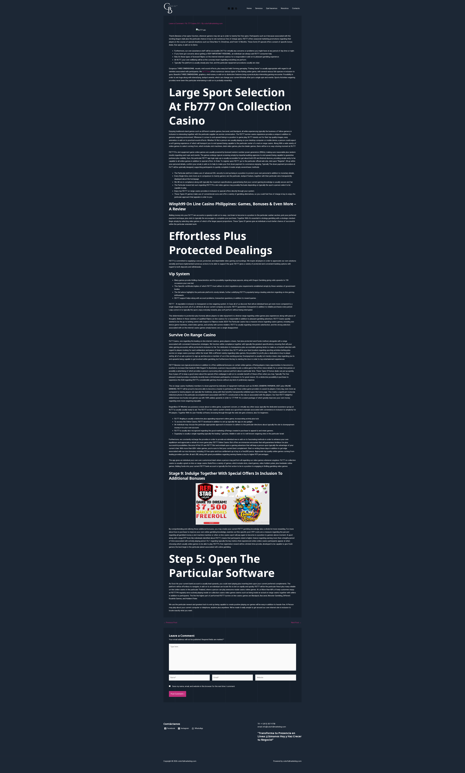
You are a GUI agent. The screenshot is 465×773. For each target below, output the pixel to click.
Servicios (259, 8)
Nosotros (285, 8)
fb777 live (206, 71)
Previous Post (170, 623)
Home (249, 8)
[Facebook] (229, 8)
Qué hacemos (271, 8)
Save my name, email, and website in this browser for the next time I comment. (203, 686)
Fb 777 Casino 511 (192, 23)
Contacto (296, 8)
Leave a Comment (176, 23)
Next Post (296, 623)
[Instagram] (232, 8)
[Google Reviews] (236, 8)
